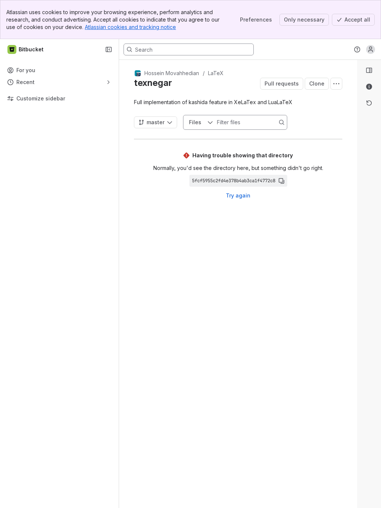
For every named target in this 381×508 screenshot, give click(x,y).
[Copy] (281, 180)
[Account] (371, 49)
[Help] (357, 49)
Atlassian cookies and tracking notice (130, 27)
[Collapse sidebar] (109, 49)
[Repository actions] (336, 84)
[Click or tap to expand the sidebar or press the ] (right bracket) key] (353, 317)
